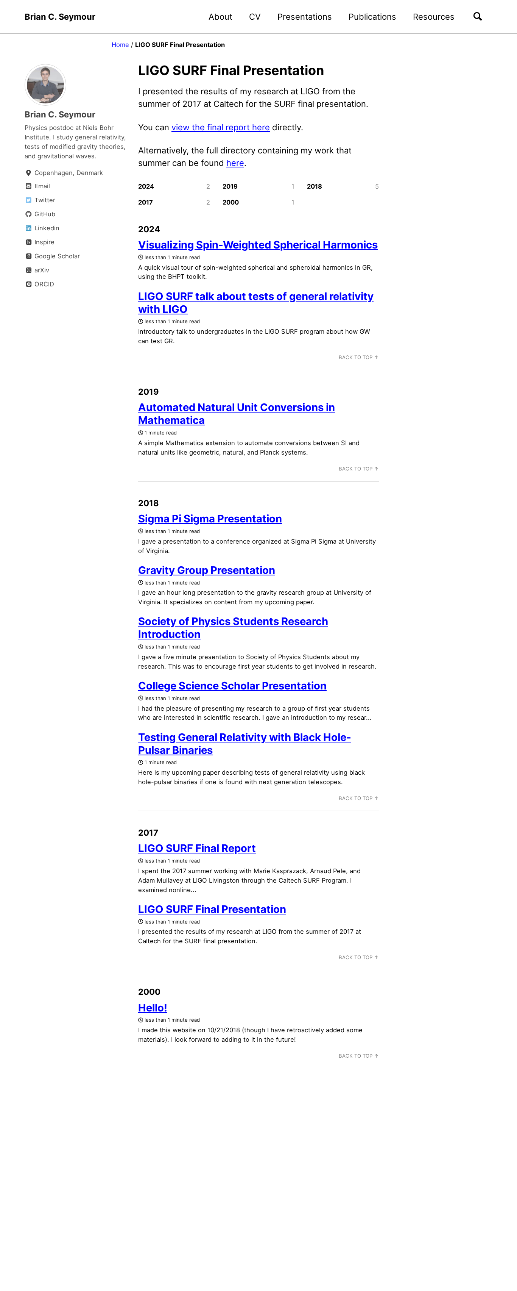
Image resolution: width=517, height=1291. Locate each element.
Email (41, 186)
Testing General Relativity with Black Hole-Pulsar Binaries (244, 743)
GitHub (44, 214)
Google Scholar (56, 256)
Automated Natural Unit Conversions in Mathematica (236, 414)
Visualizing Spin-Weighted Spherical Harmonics (258, 244)
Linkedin (46, 228)
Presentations (304, 17)
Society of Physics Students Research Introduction (233, 628)
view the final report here (220, 127)
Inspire (44, 242)
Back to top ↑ (359, 357)
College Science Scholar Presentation (232, 685)
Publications (372, 17)
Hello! (152, 1007)
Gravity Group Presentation (206, 570)
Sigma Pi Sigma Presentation (210, 518)
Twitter (44, 200)
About (220, 17)
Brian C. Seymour (60, 17)
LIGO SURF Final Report (197, 848)
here (235, 163)
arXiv (41, 270)
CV (255, 17)
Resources (434, 17)
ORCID (43, 284)
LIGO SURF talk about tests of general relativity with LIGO (256, 303)
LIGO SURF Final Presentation (212, 909)
